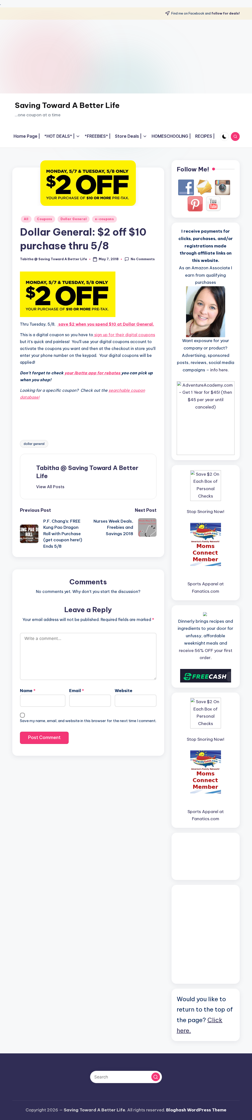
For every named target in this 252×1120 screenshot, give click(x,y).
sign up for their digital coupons (124, 334)
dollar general (34, 444)
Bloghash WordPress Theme (196, 1110)
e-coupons (104, 219)
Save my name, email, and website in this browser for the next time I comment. (88, 720)
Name (27, 690)
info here (219, 370)
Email (76, 690)
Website (123, 690)
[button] (50, 486)
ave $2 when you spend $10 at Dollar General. (107, 324)
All (26, 219)
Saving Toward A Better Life (67, 105)
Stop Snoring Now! (205, 511)
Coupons (44, 219)
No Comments (143, 259)
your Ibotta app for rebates (92, 372)
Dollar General (74, 219)
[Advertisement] (126, 56)
